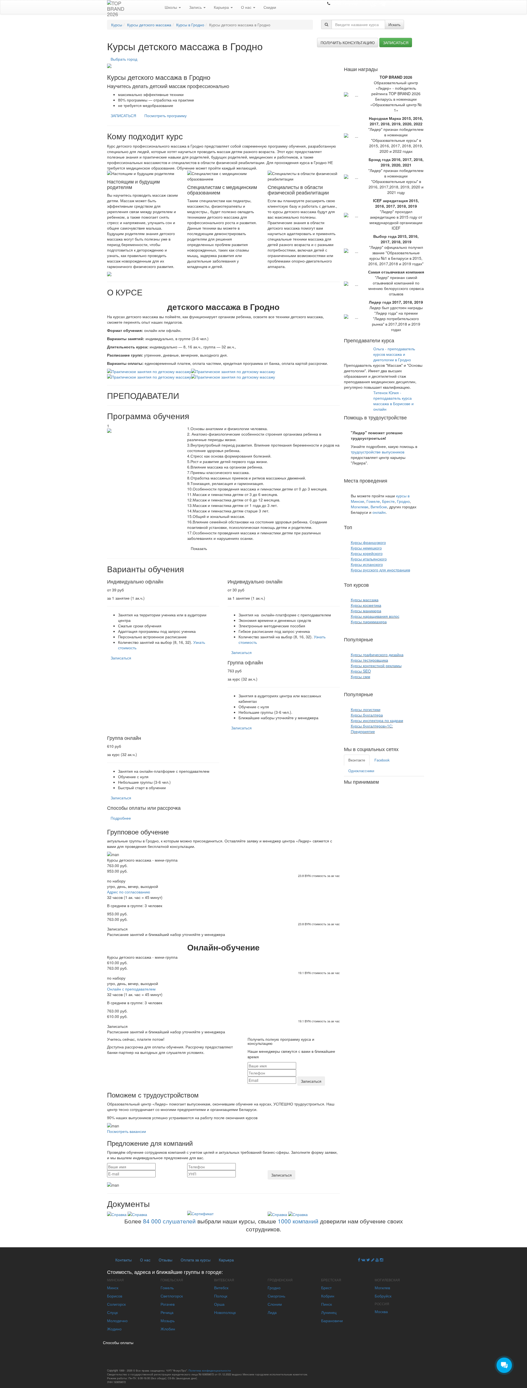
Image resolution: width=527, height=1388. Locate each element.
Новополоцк (225, 1312)
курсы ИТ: (385, 639)
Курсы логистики (365, 709)
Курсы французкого (368, 542)
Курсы (116, 24)
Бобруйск (383, 1296)
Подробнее (121, 818)
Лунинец (329, 1312)
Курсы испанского (367, 564)
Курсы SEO (361, 671)
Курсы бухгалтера (367, 715)
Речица (167, 1312)
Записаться (395, 42)
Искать (394, 24)
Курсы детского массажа (149, 24)
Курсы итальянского (369, 559)
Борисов (114, 1296)
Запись (196, 7)
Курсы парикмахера (369, 621)
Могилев (382, 1287)
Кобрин (327, 1296)
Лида (272, 1312)
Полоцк (220, 1296)
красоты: (380, 584)
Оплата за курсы (196, 1259)
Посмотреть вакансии (126, 1131)
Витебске (379, 506)
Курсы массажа (365, 599)
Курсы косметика (366, 605)
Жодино (114, 1328)
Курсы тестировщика (369, 660)
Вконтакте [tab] (356, 760)
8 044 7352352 (344, 3)
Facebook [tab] (381, 760)
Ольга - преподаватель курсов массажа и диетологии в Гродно (394, 354)
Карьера (222, 7)
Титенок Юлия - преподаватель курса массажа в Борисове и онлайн (393, 401)
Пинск (326, 1304)
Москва (381, 1311)
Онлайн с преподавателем (131, 989)
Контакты (123, 1259)
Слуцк (112, 1312)
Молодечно (117, 1320)
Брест (326, 1287)
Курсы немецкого (366, 548)
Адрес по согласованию (128, 892)
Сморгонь (276, 1296)
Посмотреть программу (165, 115)
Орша (219, 1304)
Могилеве (359, 506)
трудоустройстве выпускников (377, 452)
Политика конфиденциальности (210, 1370)
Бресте (388, 501)
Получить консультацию (348, 42)
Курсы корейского (367, 553)
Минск (112, 1287)
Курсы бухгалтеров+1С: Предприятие (372, 728)
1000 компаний (298, 1221)
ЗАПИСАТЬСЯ (123, 115)
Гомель (167, 1287)
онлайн (379, 512)
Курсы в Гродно (190, 24)
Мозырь (168, 1320)
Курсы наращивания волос (375, 616)
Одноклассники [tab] (361, 770)
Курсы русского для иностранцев (380, 569)
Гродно (403, 501)
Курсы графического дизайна (377, 654)
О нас (247, 7)
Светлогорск (172, 1296)
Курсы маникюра (366, 610)
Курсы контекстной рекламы (376, 665)
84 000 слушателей (169, 1221)
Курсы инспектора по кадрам (377, 720)
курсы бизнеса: (391, 694)
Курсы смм (360, 676)
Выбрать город (124, 59)
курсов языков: (371, 527)
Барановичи (332, 1320)
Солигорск (116, 1304)
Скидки (270, 7)
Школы (171, 7)
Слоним (275, 1304)
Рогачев (168, 1304)
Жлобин (168, 1328)
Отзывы (165, 1259)
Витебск (221, 1287)
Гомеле (373, 501)
